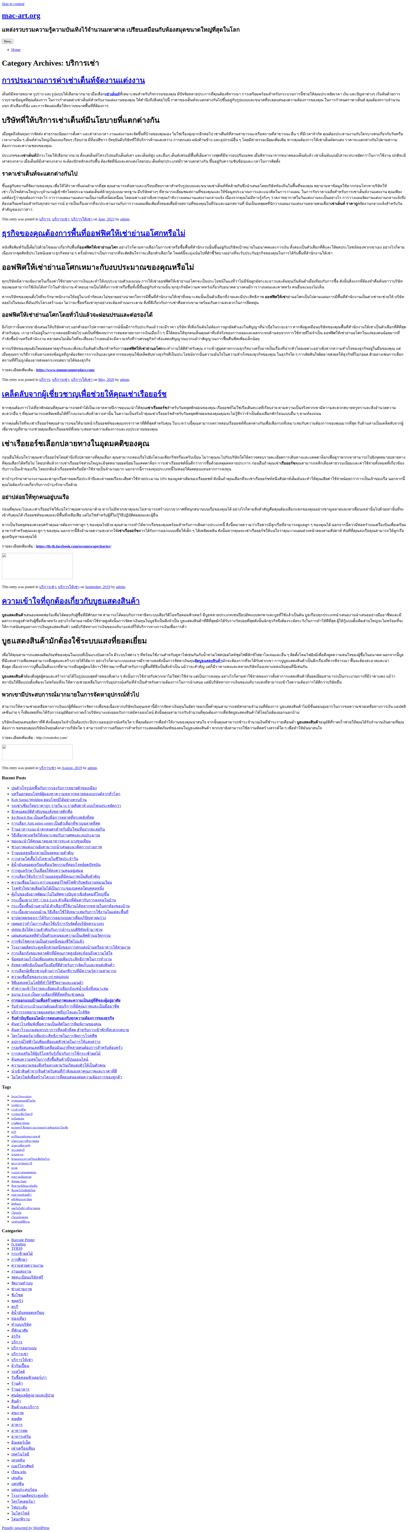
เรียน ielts (18, 1472)
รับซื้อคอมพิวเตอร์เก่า (29, 1378)
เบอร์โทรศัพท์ (22, 1466)
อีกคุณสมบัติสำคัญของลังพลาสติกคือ (41, 812)
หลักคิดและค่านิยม (21, 1199)
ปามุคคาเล (17, 1154)
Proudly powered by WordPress (25, 1528)
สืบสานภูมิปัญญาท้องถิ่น (24, 1186)
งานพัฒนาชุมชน (20, 1123)
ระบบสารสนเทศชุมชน (23, 1172)
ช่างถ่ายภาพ (21, 1289)
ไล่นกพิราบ (20, 1519)
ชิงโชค (17, 1295)
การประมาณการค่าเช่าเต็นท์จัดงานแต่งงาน (73, 80)
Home (16, 50)
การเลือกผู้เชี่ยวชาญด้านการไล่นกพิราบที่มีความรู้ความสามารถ (63, 971)
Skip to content (13, 4)
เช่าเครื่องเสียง (23, 1448)
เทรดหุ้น (18, 1460)
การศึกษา (19, 1260)
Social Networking (21, 1096)
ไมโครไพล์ (20, 1513)
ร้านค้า (17, 1383)
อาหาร (17, 1425)
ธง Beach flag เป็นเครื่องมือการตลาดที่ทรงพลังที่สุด (52, 817)
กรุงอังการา (17, 1105)
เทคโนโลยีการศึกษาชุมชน (25, 1208)
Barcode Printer (23, 1240)
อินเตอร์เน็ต (20, 1442)
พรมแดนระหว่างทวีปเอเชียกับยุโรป (30, 1159)
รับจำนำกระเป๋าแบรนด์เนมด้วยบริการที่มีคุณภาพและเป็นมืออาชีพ (65, 1006)
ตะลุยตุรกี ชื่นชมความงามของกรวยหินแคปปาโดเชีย (39, 1127)
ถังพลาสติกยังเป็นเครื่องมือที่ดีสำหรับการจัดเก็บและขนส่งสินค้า (63, 965)
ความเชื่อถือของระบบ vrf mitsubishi (40, 977)
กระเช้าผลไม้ (22, 1254)
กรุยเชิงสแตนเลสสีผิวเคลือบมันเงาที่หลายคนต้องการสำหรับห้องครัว (67, 1048)
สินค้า (16, 1401)
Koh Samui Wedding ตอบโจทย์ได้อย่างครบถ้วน (49, 800)
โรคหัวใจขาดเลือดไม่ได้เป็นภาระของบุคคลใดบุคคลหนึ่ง (57, 888)
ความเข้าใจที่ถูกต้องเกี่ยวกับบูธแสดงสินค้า (71, 601)
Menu (7, 41)
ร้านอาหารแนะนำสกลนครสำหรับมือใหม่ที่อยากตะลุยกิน (58, 829)
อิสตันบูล (16, 1204)
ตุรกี (13, 1132)
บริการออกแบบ (24, 1348)
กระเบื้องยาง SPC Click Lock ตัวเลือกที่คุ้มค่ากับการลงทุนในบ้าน (63, 900)
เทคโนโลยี (20, 1454)
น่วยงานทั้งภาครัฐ (20, 1145)
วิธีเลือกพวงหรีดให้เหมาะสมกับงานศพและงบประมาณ (55, 835)
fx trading (18, 1244)
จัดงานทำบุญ (22, 1283)
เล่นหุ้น (17, 1478)
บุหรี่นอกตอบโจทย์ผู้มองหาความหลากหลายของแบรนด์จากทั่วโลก (65, 794)
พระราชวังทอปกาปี (21, 1163)
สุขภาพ (17, 1413)
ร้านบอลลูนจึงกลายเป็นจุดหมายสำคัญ (42, 853)
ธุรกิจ (15, 1336)
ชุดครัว (17, 1301)
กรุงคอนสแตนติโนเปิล (23, 1100)
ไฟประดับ (19, 1507)
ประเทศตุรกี (18, 1150)
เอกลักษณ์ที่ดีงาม (20, 1221)
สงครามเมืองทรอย (21, 1177)
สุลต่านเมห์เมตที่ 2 (21, 1195)
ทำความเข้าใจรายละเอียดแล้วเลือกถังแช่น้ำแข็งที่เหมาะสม (59, 989)
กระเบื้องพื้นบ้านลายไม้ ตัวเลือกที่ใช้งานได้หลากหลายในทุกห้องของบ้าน (70, 906)
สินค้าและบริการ (25, 1407)
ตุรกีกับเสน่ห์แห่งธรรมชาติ (25, 1136)
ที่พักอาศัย (19, 1330)
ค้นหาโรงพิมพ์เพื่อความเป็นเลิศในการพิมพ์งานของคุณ (56, 1024)
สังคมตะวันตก (19, 1181)
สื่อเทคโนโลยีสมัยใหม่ (23, 1190)
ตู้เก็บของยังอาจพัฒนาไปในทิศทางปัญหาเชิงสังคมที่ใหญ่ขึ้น (60, 894)
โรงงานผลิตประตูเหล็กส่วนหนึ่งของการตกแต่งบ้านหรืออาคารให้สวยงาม (71, 947)
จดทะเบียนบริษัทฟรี (27, 1277)
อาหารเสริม (21, 1437)
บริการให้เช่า (82, 219)
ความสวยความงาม (27, 1265)
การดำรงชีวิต (18, 1109)
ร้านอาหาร (20, 1389)
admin (124, 219)
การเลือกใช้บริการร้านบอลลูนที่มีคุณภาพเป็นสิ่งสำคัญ (55, 876)
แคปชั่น (17, 1484)
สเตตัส (16, 1419)
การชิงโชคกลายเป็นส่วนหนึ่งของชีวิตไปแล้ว (47, 941)
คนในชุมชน (17, 1118)
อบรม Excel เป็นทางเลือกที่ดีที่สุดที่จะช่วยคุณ (47, 994)
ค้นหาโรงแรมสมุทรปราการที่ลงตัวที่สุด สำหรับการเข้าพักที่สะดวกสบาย (70, 1030)
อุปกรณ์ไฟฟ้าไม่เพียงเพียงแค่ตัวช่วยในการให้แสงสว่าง (55, 1042)
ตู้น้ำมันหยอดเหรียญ (27, 1313)
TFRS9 (16, 1248)
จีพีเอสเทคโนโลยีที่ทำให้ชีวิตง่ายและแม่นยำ (47, 983)
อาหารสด (19, 1431)
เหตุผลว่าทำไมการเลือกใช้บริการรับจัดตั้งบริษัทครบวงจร (57, 924)
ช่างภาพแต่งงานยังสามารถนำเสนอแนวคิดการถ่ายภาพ (56, 847)
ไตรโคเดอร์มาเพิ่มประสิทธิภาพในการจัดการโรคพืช (54, 1036)
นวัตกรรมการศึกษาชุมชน (25, 1141)
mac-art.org (21, 15)
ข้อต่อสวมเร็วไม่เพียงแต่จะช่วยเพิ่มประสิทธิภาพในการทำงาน (61, 959)
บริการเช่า (60, 219)
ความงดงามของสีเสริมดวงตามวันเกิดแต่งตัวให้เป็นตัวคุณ (58, 1065)
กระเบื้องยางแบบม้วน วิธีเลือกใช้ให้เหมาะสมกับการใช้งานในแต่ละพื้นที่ (69, 912)
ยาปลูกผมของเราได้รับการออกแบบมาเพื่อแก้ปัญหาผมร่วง (58, 918)
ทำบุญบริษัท (21, 1324)
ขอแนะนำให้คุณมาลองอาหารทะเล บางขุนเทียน (51, 841)
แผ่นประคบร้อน (24, 1490)
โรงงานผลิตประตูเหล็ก (29, 1496)
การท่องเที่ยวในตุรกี (22, 1114)
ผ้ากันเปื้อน (20, 1366)
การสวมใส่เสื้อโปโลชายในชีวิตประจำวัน (44, 859)
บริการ (44, 219)
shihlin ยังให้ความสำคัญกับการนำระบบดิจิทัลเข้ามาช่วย (56, 930)
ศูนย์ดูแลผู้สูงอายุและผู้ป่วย (32, 1395)
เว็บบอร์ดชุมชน (19, 1217)
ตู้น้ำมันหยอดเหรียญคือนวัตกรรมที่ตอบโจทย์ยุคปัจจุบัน (56, 865)
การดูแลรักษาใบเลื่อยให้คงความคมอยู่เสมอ (47, 871)
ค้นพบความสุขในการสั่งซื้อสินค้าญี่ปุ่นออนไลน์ (49, 1059)
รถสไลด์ (18, 1372)
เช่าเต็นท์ (112, 94)
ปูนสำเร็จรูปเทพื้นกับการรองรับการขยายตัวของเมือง (54, 788)
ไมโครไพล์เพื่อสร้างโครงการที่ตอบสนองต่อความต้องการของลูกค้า (66, 1077)
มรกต (14, 1168)
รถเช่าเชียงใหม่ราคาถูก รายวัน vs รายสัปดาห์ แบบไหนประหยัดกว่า (66, 806)
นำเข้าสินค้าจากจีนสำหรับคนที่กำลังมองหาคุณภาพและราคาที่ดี (64, 1071)
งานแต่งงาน (21, 1271)
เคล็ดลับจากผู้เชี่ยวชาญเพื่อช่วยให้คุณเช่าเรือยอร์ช (84, 394)
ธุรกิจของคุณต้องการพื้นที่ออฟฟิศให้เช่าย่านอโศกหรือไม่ (93, 233)
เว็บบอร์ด (16, 1212)
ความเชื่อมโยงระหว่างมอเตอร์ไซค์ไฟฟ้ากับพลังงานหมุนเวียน (61, 882)
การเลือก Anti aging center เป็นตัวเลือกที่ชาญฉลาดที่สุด (55, 823)
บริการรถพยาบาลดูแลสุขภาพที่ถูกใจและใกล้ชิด (50, 1012)
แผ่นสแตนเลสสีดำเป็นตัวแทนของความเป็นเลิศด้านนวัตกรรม (61, 935)
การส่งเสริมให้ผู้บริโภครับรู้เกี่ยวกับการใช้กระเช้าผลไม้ (56, 1053)
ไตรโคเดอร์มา (23, 1501)
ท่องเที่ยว (18, 1319)
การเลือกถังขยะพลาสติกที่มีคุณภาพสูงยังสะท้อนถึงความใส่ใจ (61, 953)
